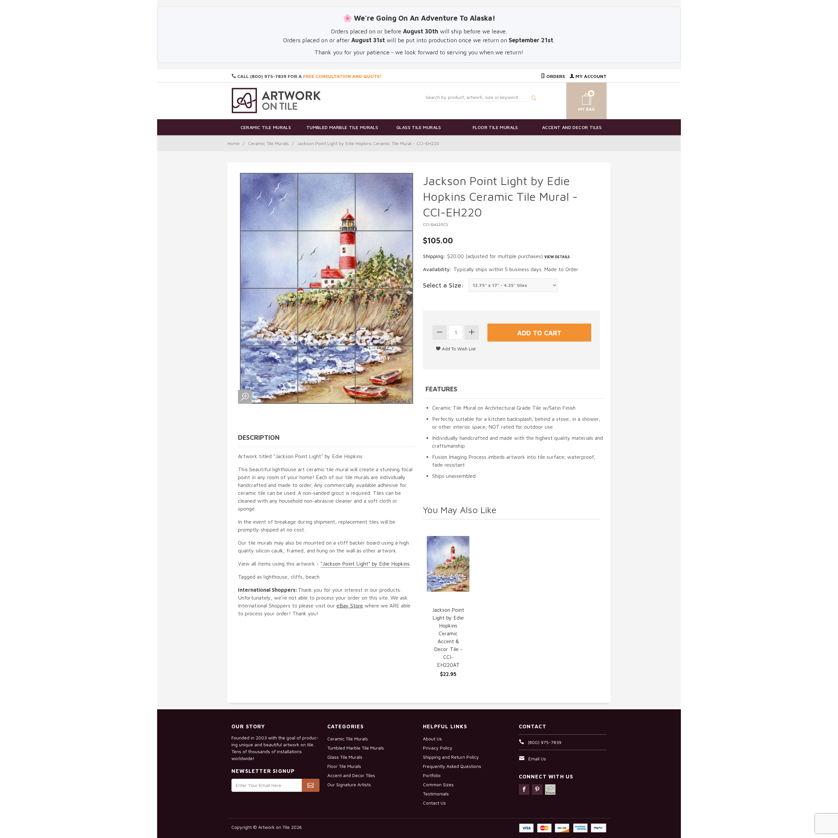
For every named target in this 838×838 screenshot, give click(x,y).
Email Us (537, 758)
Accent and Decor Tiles (572, 127)
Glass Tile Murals (418, 127)
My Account (590, 76)
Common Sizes (438, 784)
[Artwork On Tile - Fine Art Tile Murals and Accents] (276, 100)
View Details (557, 256)
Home (234, 143)
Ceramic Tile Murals (266, 127)
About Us (432, 738)
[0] (578, 99)
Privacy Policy (437, 748)
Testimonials (436, 793)
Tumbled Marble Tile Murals (342, 127)
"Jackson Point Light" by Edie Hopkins (365, 564)
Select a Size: (443, 285)
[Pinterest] (537, 789)
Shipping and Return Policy (451, 757)
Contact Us (434, 803)
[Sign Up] (310, 785)
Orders (555, 76)
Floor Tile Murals (495, 127)
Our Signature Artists (349, 784)
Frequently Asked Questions (452, 766)
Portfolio (432, 775)
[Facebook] (524, 789)
